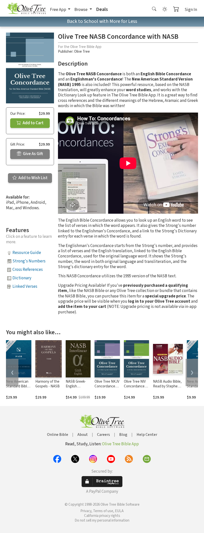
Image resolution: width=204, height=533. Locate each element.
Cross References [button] (27, 270)
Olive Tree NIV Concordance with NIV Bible (135, 386)
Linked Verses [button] (24, 286)
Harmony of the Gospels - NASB (47, 384)
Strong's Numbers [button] (29, 261)
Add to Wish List (33, 178)
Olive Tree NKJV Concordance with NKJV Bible (107, 386)
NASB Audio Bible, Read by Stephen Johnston (167, 386)
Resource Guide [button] (26, 253)
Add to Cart (33, 123)
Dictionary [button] (21, 278)
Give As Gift (32, 154)
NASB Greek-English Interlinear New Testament (78, 388)
